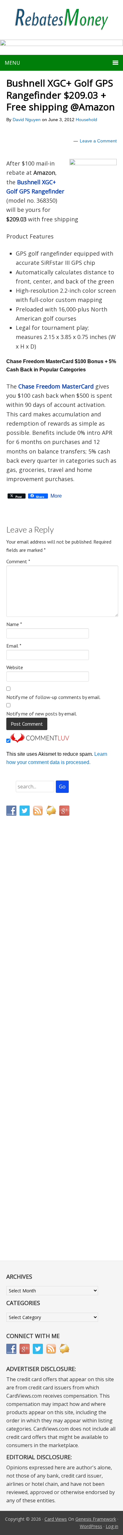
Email (13, 646)
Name (14, 624)
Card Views (55, 1519)
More (56, 496)
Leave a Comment (98, 140)
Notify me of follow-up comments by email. (53, 697)
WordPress (91, 1526)
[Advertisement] (36, 953)
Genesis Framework (95, 1519)
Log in (112, 1526)
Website (14, 667)
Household (86, 119)
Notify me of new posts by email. (41, 713)
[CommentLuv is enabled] (39, 741)
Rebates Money (61, 20)
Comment (18, 561)
